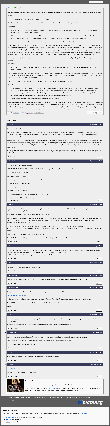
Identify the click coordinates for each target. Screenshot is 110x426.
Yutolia (11, 364)
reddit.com (21, 8)
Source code (11, 400)
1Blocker (8, 419)
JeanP (11, 314)
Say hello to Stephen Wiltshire (15, 295)
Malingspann (13, 332)
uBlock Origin (10, 417)
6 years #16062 (96, 124)
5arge (9, 8)
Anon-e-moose (13, 287)
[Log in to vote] (10, 112)
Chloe (10, 352)
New (54, 397)
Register (54, 388)
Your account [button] (97, 2)
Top (51, 397)
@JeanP (9, 369)
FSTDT (9, 2)
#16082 (14, 369)
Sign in (47, 388)
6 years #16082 (96, 314)
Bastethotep (12, 161)
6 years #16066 (96, 204)
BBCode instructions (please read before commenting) (74, 397)
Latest (14, 397)
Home (9, 397)
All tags (19, 397)
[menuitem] (97, 2)
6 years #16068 (96, 246)
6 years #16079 (96, 275)
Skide (10, 263)
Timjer (11, 124)
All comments (27, 397)
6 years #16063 (96, 161)
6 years (29, 113)
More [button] (99, 113)
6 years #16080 (96, 287)
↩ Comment (92, 113)
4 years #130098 (95, 364)
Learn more (83, 413)
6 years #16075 (96, 263)
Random (45, 397)
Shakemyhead (13, 275)
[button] (90, 2)
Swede (11, 204)
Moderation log (37, 397)
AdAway (8, 422)
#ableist (14, 8)
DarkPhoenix (13, 246)
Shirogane (16, 113)
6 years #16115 (96, 332)
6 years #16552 (96, 352)
